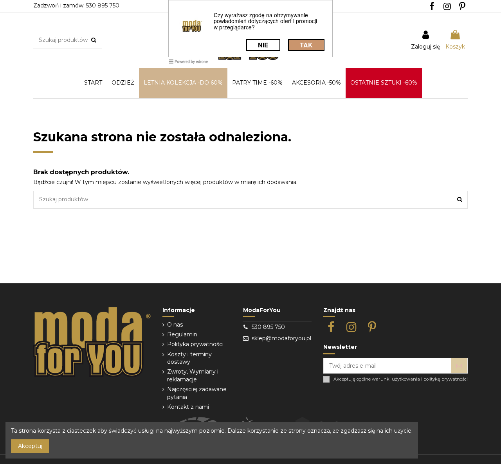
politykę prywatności (446, 379)
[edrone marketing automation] (188, 61)
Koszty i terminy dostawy (189, 358)
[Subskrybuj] (459, 365)
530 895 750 (268, 326)
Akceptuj (30, 446)
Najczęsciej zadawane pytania (197, 393)
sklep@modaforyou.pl (281, 338)
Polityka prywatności (195, 344)
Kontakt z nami (188, 406)
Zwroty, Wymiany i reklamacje (192, 375)
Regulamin (182, 334)
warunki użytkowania (396, 379)
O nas (175, 324)
